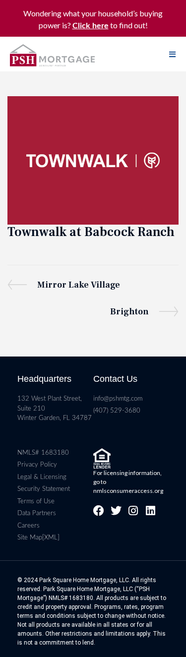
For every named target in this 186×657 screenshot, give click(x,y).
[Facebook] (98, 510)
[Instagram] (133, 510)
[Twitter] (116, 510)
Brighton (129, 310)
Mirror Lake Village (78, 284)
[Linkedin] (150, 510)
